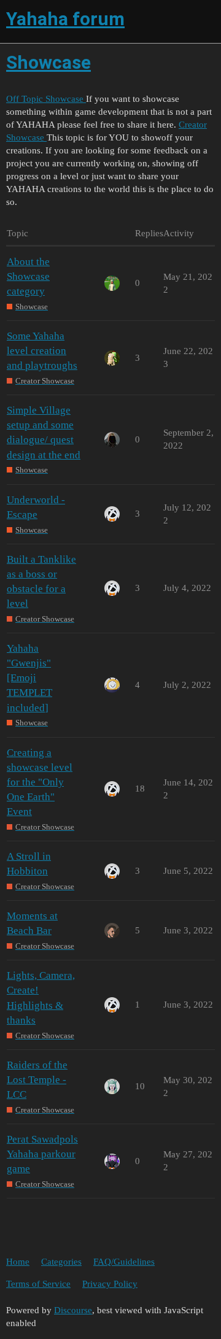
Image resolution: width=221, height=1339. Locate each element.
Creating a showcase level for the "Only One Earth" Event (39, 782)
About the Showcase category (28, 276)
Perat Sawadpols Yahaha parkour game (42, 1154)
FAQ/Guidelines (124, 1262)
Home (17, 1262)
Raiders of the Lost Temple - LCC (37, 1079)
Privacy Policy (110, 1284)
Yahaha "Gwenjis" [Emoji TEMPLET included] (29, 678)
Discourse (73, 1310)
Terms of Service (38, 1284)
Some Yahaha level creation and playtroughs (42, 350)
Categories (61, 1262)
